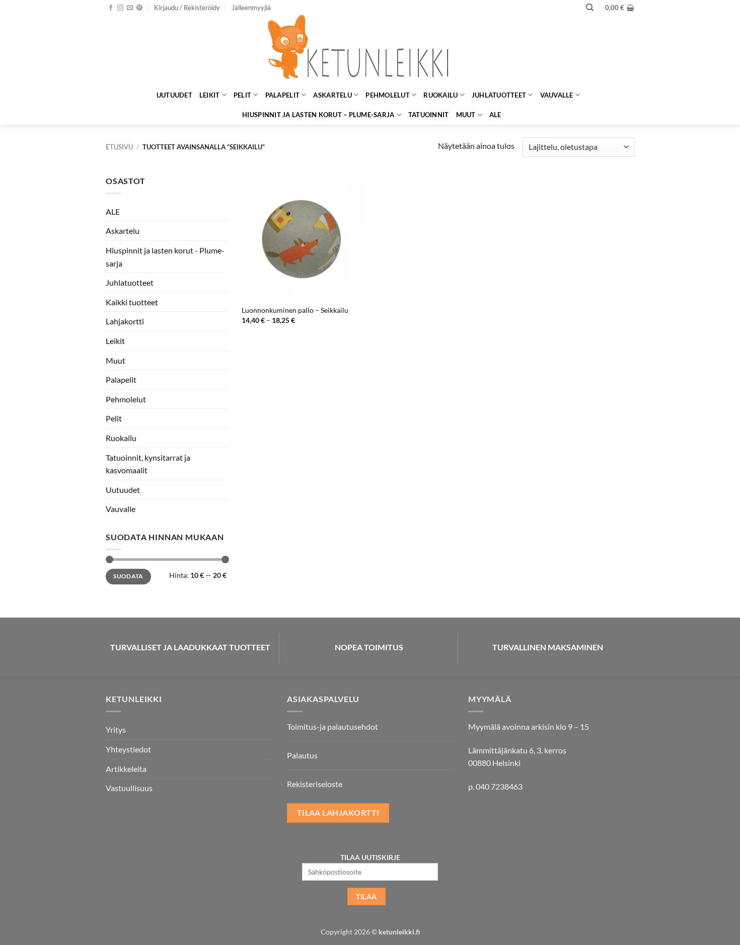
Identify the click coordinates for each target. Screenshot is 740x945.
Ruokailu (440, 95)
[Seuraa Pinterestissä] (139, 8)
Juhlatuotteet (499, 95)
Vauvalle (556, 95)
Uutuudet (174, 95)
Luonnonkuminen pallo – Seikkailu (295, 310)
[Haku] (590, 8)
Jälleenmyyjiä (251, 8)
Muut (466, 115)
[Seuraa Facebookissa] (111, 8)
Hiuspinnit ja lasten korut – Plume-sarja (318, 115)
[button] (187, 7)
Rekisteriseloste (314, 784)
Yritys (116, 729)
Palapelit (282, 95)
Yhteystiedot (128, 749)
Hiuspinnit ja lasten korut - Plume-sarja (165, 256)
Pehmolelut (387, 95)
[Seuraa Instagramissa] (120, 8)
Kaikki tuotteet (132, 302)
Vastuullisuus (129, 788)
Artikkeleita (126, 769)
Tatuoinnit (428, 115)
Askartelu (332, 95)
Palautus (302, 755)
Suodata (128, 576)
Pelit (242, 95)
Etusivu (119, 147)
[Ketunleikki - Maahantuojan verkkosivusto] (370, 50)
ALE (495, 115)
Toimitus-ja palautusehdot (332, 726)
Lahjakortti (125, 321)
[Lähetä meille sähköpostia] (130, 8)
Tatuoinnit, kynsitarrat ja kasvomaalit (148, 464)
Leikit (209, 95)
